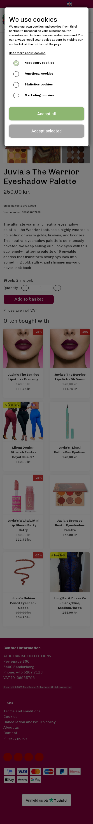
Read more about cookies (27, 53)
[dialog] (46, 412)
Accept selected (46, 131)
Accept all (46, 113)
